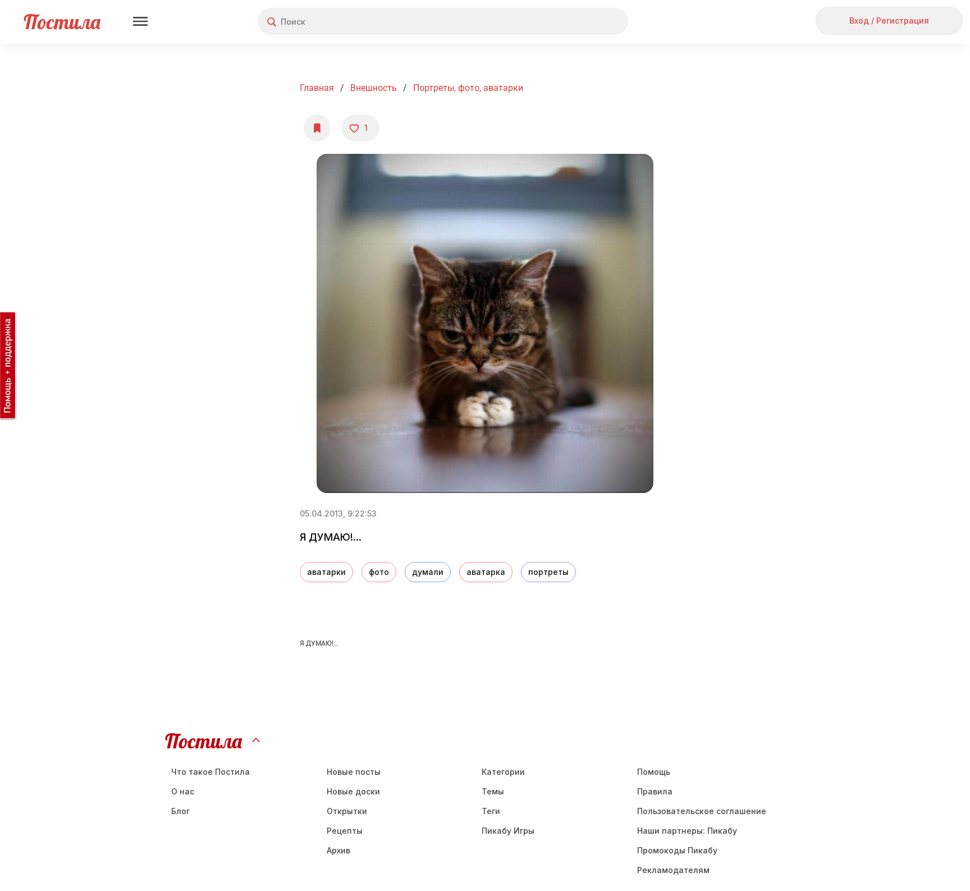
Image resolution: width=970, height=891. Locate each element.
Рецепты (345, 830)
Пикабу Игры (508, 830)
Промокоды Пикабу (677, 850)
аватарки (326, 572)
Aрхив (338, 850)
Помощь (653, 771)
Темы (493, 791)
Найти (577, 21)
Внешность (373, 88)
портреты (548, 572)
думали (427, 572)
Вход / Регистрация (889, 20)
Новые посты (354, 771)
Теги (491, 811)
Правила (654, 791)
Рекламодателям (673, 870)
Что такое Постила (210, 771)
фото (379, 572)
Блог (180, 811)
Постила (62, 21)
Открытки (347, 811)
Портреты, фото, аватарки (468, 88)
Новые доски (353, 791)
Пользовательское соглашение (701, 811)
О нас (182, 791)
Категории (503, 771)
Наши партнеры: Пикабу (687, 830)
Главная (317, 88)
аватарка (485, 572)
